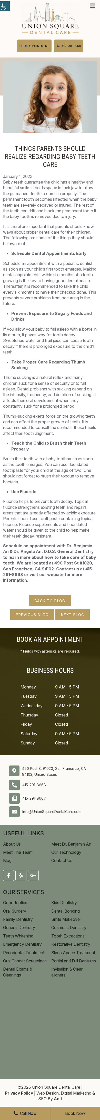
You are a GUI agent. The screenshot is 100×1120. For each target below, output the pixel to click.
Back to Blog (50, 601)
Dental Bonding (65, 911)
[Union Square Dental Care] (50, 18)
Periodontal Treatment (23, 952)
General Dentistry (19, 927)
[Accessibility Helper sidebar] (5, 6)
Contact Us (61, 860)
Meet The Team (18, 852)
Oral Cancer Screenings (25, 960)
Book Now (75, 1113)
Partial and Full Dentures (73, 960)
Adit (58, 1098)
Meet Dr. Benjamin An (71, 844)
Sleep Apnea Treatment (73, 952)
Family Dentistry (18, 919)
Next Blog (72, 614)
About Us (12, 844)
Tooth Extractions (68, 936)
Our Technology (66, 852)
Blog (7, 860)
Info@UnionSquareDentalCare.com (51, 811)
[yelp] (20, 875)
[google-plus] (33, 875)
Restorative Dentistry (70, 944)
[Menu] (92, 6)
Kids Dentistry (64, 902)
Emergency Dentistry (22, 944)
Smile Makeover (66, 919)
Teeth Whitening (18, 936)
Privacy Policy (19, 1093)
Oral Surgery (14, 911)
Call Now (28, 1113)
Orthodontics (15, 902)
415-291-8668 (34, 785)
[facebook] (8, 875)
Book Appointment (34, 46)
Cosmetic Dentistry (68, 927)
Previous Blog (32, 614)
